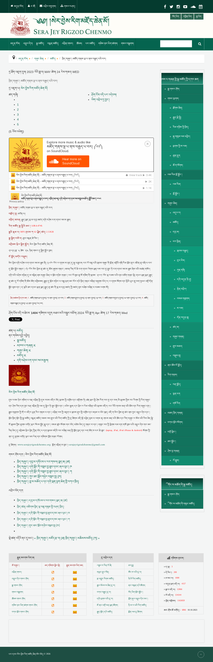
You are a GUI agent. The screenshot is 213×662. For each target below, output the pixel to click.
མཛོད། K (21, 355)
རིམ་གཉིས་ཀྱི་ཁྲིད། (181, 127)
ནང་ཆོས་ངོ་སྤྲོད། (175, 365)
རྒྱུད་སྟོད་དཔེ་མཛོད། (104, 612)
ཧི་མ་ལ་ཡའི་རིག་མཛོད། (137, 605)
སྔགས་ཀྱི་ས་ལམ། (180, 146)
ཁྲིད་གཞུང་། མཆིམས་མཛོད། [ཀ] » (82, 538)
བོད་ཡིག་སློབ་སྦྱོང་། (135, 592)
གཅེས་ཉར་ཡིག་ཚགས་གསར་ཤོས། (24, 605)
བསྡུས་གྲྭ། (177, 356)
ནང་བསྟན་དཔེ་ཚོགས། (136, 585)
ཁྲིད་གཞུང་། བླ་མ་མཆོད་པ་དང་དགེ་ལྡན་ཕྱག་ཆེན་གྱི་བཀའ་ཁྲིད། (48, 481)
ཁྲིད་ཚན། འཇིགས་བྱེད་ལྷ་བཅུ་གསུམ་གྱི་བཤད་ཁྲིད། (40, 507)
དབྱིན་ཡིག (187, 16)
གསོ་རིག (176, 403)
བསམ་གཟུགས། (183, 299)
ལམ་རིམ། (177, 184)
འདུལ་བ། (177, 213)
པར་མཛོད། (90, 44)
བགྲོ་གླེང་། (172, 432)
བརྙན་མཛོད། (53, 44)
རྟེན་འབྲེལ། (182, 289)
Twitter (171, 7)
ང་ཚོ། (32, 6)
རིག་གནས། (172, 375)
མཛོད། (20, 330)
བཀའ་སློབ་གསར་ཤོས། (20, 612)
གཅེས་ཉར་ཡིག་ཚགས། (108, 44)
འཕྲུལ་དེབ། (28, 44)
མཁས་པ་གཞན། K (26, 345)
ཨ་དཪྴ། (131, 565)
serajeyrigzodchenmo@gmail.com (87, 445)
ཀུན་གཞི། (181, 270)
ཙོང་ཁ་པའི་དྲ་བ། (134, 572)
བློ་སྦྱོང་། (176, 194)
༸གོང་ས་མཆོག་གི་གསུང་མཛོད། (181, 504)
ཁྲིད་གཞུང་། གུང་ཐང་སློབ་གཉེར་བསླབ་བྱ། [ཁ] (39, 476)
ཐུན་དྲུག (176, 156)
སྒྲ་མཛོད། (40, 44)
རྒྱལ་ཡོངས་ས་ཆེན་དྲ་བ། (106, 585)
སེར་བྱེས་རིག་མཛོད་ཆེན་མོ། (34, 88)
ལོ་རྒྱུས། (176, 460)
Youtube (185, 7)
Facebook (165, 7)
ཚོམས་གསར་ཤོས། (18, 599)
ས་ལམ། (180, 308)
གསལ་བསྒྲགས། (127, 44)
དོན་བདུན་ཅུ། (183, 318)
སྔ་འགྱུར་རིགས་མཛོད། (105, 579)
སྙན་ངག (176, 394)
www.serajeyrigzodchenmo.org (34, 445)
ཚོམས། (79, 44)
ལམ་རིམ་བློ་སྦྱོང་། (175, 175)
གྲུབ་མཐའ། (177, 346)
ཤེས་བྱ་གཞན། (174, 451)
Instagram (178, 7)
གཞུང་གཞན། (178, 337)
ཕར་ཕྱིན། (177, 242)
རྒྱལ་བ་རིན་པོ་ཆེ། (104, 565)
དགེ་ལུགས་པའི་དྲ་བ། (105, 599)
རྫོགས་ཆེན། (177, 108)
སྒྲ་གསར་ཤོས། (174, 89)
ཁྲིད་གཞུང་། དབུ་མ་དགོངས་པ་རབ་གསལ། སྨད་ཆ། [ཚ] (43, 461)
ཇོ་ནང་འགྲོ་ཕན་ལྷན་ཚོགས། (107, 605)
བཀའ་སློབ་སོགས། (175, 422)
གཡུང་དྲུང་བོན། (103, 572)
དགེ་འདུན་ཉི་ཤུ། (184, 279)
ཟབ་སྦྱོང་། (172, 441)
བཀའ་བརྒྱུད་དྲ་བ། (104, 592)
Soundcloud (193, 7)
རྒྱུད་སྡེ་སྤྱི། (177, 118)
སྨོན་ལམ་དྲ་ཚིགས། (135, 612)
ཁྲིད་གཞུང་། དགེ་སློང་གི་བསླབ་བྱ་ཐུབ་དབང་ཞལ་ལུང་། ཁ (44, 466)
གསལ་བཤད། (69, 6)
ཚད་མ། (176, 327)
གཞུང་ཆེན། (172, 203)
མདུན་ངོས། (18, 6)
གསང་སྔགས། (173, 99)
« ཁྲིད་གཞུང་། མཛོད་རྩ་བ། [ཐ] (49, 538)
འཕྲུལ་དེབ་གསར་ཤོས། (20, 579)
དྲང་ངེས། (181, 260)
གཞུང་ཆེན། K (24, 350)
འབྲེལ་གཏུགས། (49, 6)
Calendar (200, 7)
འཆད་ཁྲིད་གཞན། (175, 413)
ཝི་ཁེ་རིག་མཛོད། (134, 579)
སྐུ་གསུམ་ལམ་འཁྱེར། (181, 137)
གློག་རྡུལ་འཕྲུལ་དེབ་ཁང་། (138, 599)
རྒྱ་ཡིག (198, 16)
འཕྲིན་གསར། (67, 44)
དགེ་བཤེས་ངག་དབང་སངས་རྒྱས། (32, 360)
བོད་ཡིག (175, 16)
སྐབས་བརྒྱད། (182, 251)
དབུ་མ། (176, 232)
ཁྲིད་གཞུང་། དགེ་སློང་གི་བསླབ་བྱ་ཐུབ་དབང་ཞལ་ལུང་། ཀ (44, 471)
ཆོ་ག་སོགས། (178, 165)
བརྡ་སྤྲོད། (177, 384)
